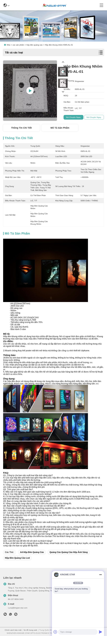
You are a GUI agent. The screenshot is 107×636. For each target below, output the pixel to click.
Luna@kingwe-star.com (17, 608)
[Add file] (55, 632)
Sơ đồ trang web (30, 630)
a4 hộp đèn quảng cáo (32, 552)
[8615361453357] (10, 615)
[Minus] (100, 574)
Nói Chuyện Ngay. (73, 117)
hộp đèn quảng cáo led (17, 558)
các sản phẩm (18, 45)
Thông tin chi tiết (21, 127)
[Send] (100, 632)
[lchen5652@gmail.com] (16, 615)
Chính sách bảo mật (13, 630)
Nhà (8, 45)
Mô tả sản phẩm (59, 127)
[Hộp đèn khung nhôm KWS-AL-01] (30, 90)
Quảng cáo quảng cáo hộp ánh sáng (69, 552)
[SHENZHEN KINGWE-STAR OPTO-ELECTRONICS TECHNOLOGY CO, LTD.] (54, 5)
